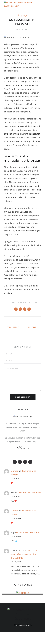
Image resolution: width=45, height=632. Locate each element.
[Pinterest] (25, 462)
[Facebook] (15, 462)
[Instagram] (30, 462)
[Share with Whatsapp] (20, 309)
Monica (14, 510)
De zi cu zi (22, 15)
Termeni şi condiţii (23, 625)
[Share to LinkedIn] (24, 309)
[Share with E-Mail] (29, 309)
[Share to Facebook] (16, 309)
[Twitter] (20, 462)
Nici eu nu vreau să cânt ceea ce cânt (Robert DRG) (24, 554)
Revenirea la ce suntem (29, 492)
